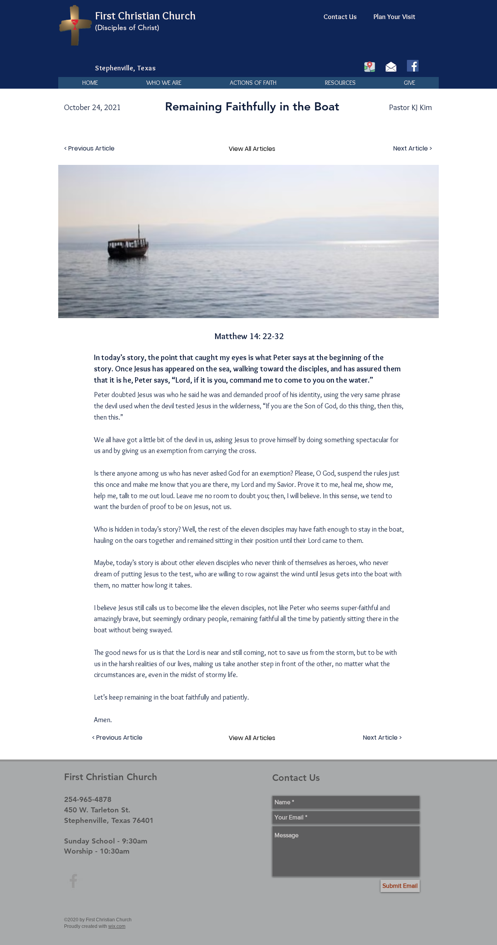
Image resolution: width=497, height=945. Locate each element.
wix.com (116, 926)
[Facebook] (413, 66)
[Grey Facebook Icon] (73, 881)
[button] (163, 83)
